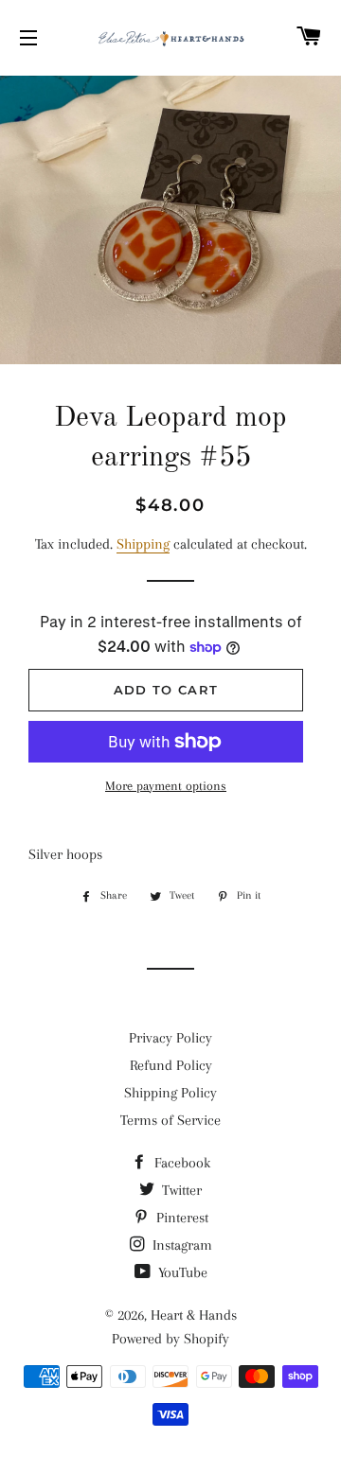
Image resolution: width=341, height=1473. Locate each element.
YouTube (180, 1272)
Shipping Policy (170, 1092)
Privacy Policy (170, 1037)
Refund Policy (171, 1065)
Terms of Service (170, 1120)
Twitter (180, 1190)
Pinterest (180, 1217)
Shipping (143, 543)
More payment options (165, 786)
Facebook (180, 1162)
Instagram (180, 1245)
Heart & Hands (194, 1315)
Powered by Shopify (170, 1338)
